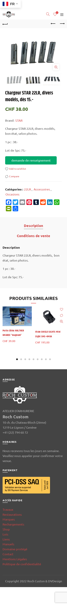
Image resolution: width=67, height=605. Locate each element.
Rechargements (13, 524)
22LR (27, 189)
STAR (19, 120)
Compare (14, 176)
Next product (62, 23)
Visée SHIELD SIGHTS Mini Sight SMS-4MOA (47, 334)
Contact (8, 554)
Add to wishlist (17, 168)
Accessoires (42, 189)
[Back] (5, 23)
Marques (9, 519)
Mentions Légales (15, 559)
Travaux (8, 509)
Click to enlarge (56, 67)
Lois (5, 534)
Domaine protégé (15, 549)
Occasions (12, 194)
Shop (6, 529)
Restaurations (12, 514)
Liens (6, 539)
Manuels (8, 544)
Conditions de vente (33, 235)
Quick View (29, 322)
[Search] (48, 14)
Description (33, 225)
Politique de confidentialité (22, 564)
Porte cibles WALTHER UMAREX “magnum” (13, 333)
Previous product (53, 23)
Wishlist (57, 13)
